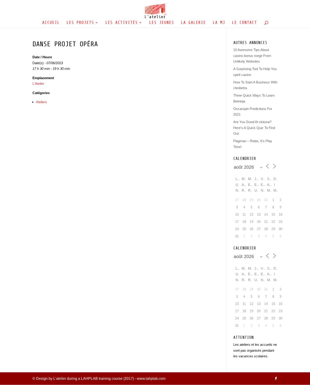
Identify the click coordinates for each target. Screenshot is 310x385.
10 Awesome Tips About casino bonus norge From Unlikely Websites (252, 55)
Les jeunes (161, 23)
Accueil (51, 23)
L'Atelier (38, 83)
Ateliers (41, 102)
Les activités (121, 23)
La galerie (193, 23)
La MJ (219, 23)
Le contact (244, 23)
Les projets (80, 23)
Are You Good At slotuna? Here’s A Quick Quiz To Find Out (254, 127)
